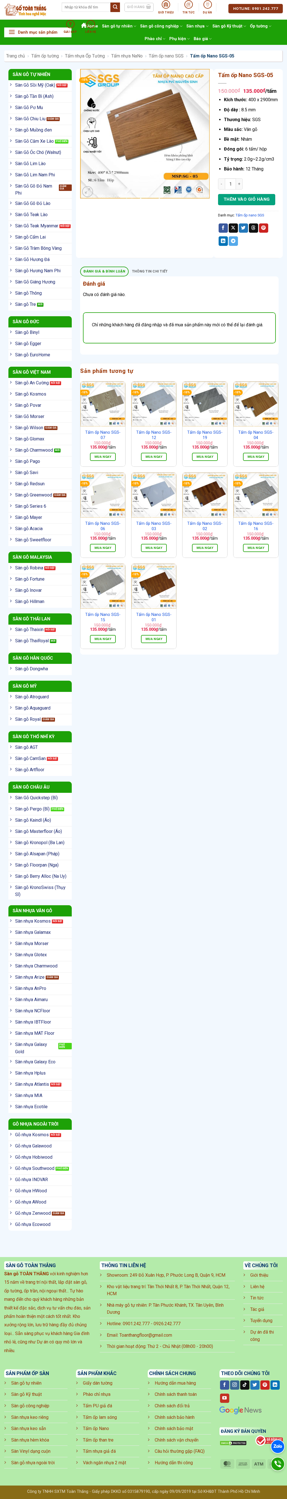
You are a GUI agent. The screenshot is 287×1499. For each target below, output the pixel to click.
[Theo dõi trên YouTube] (224, 1398)
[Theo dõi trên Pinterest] (265, 1385)
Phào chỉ (153, 38)
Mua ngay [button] (102, 457)
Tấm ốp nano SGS (166, 56)
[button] (37, 32)
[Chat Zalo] (278, 1447)
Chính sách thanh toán (176, 1394)
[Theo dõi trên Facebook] (224, 1385)
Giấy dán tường (97, 1383)
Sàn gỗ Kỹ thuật (227, 26)
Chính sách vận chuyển (176, 1440)
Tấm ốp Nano (96, 1428)
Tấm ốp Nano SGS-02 (205, 526)
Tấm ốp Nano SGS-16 (256, 526)
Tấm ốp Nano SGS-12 (154, 435)
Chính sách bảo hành (175, 1417)
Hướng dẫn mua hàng (175, 1383)
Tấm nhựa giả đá (99, 1451)
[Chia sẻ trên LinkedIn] (223, 241)
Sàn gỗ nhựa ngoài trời (33, 1462)
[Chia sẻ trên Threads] (253, 228)
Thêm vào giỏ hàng (247, 199)
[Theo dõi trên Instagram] (234, 1385)
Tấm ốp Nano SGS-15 (103, 617)
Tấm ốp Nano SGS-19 (205, 435)
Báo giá (201, 38)
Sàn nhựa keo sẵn (28, 1428)
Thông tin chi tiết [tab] (150, 271)
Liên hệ (257, 1286)
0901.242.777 (136, 1323)
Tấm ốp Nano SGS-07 (103, 435)
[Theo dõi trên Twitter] (255, 1385)
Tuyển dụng (261, 1320)
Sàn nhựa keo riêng (29, 1417)
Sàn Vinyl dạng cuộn (30, 1451)
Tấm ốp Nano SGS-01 (154, 617)
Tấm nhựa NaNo (127, 56)
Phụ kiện (177, 38)
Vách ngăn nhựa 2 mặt (104, 1462)
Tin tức (257, 1298)
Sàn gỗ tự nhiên (26, 1383)
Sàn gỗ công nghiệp (30, 1405)
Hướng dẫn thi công (174, 1462)
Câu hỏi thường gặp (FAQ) (180, 1451)
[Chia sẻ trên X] (233, 228)
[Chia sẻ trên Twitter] (243, 228)
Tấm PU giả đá (97, 1405)
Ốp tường (259, 26)
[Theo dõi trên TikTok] (244, 1385)
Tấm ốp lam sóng (100, 1417)
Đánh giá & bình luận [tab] (105, 271)
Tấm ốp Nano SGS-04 (256, 435)
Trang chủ (15, 56)
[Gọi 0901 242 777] (277, 1464)
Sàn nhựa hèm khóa (30, 1440)
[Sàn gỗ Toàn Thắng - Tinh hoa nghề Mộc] (28, 10)
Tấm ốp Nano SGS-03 (154, 526)
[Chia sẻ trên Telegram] (233, 241)
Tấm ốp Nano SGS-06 (103, 526)
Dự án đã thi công (262, 1335)
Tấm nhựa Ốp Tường (85, 56)
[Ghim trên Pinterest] (263, 228)
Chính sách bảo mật (174, 1428)
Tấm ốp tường (45, 56)
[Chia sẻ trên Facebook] (223, 228)
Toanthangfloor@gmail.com (145, 1335)
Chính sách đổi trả (172, 1405)
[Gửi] (115, 7)
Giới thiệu (259, 1275)
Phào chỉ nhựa (96, 1394)
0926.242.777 (167, 1323)
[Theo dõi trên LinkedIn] (275, 1385)
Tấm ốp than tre (98, 1440)
